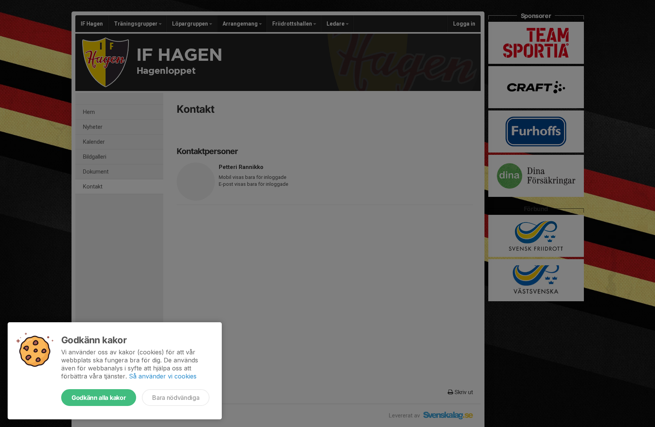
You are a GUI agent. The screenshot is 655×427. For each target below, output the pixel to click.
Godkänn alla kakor (99, 397)
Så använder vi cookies (163, 376)
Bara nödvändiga (175, 397)
